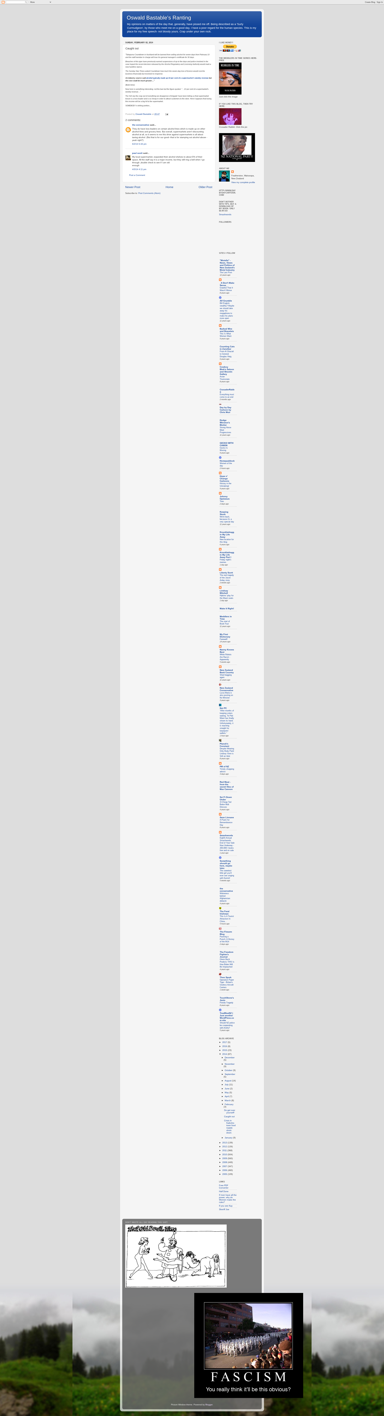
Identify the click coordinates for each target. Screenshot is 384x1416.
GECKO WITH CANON (226, 444)
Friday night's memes (225, 561)
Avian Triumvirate (225, 377)
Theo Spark (225, 977)
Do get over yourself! (229, 1111)
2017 (225, 1042)
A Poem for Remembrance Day (226, 822)
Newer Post (132, 187)
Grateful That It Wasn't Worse (226, 289)
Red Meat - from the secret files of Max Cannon (227, 785)
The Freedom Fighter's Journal (226, 954)
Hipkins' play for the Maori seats (227, 596)
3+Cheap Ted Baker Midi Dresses (225, 804)
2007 (225, 1166)
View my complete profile (243, 182)
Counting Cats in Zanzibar (227, 347)
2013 (225, 1143)
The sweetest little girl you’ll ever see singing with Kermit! (227, 874)
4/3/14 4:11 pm (139, 169)
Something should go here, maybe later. (226, 864)
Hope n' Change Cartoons (224, 478)
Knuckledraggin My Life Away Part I (227, 554)
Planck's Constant (224, 745)
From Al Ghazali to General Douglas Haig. (227, 353)
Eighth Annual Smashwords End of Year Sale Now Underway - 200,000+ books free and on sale (227, 844)
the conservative (140, 125)
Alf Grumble (226, 301)
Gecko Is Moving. (224, 449)
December (230, 1057)
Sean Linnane (227, 817)
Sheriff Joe (224, 1209)
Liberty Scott (226, 573)
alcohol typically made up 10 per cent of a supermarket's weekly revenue (177, 78)
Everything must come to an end (227, 395)
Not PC (223, 708)
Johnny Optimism (225, 497)
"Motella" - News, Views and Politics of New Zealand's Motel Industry (227, 265)
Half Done (223, 1191)
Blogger (209, 1405)
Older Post (205, 187)
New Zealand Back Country (227, 671)
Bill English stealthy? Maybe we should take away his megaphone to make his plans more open (227, 310)
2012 (225, 1146)
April (227, 1096)
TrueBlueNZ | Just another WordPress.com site (227, 1016)
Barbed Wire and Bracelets (227, 330)
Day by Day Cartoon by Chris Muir (225, 409)
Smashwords (225, 214)
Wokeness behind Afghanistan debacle (225, 897)
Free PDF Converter (223, 1186)
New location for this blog (227, 540)
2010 (225, 1154)
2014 (225, 1054)
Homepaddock (227, 461)
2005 (225, 1174)
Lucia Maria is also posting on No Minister (226, 695)
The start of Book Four (225, 622)
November (230, 1064)
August (228, 1081)
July (227, 1084)
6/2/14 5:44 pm (139, 144)
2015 (225, 1050)
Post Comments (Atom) (149, 193)
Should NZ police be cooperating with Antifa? (227, 1025)
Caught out (229, 1116)
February (229, 1104)
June (227, 1089)
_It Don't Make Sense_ (227, 284)
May (227, 1092)
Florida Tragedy (226, 1003)
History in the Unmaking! (225, 484)
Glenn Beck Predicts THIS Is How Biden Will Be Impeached (227, 963)
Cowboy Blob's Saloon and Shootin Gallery (227, 370)
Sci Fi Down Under (226, 798)
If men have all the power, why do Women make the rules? (228, 1199)
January (229, 1138)
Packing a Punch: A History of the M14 (227, 939)
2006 (225, 1170)
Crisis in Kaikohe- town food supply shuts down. (230, 1126)
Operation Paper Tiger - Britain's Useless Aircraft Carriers (227, 983)
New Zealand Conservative (226, 689)
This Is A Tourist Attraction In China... (227, 918)
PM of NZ (224, 766)
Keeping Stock (224, 513)
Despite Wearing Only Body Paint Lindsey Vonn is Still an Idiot (227, 752)
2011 (224, 1150)
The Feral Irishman (224, 912)
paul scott (137, 153)
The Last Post (226, 272)
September (230, 1074)
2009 (225, 1158)
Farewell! (224, 639)
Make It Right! (227, 608)
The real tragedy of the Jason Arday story (227, 577)
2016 (225, 1046)
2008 (225, 1162)
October (229, 1070)
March (228, 1100)
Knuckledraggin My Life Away (227, 534)
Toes (222, 501)
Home (169, 187)
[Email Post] (166, 114)
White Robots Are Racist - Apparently (225, 657)
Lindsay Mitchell (224, 592)
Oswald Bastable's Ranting (159, 18)
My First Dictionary (225, 635)
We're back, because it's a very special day (227, 519)
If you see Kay (225, 1206)
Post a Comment (137, 175)
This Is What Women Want (225, 335)
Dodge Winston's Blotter (225, 422)
